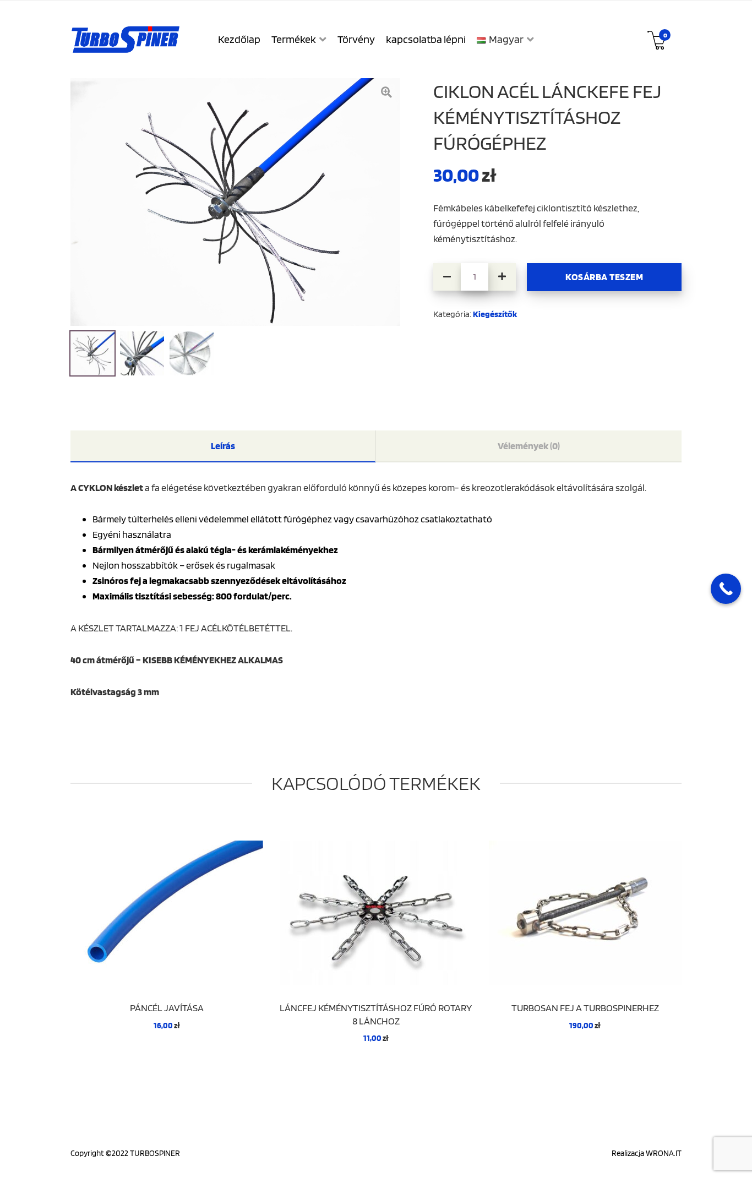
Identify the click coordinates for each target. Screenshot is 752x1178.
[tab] (223, 446)
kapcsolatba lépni (426, 39)
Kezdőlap (239, 39)
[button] (502, 277)
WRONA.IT (664, 1153)
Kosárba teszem (604, 276)
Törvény (356, 39)
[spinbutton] (474, 277)
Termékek (293, 39)
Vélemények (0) (529, 445)
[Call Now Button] (726, 589)
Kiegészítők (495, 314)
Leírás (223, 445)
